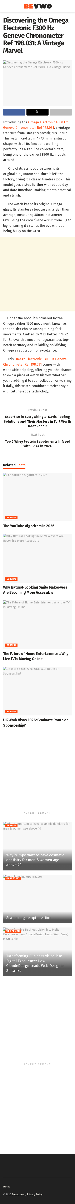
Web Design (13, 931)
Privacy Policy (34, 1194)
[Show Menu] (5, 6)
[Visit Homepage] (37, 6)
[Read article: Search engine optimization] (37, 899)
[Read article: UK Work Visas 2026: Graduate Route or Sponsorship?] (37, 691)
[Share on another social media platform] (61, 112)
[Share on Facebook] (14, 112)
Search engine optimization (28, 918)
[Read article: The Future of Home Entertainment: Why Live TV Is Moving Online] (37, 624)
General (11, 517)
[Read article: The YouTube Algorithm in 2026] (37, 497)
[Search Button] (70, 6)
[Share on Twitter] (37, 112)
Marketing (12, 878)
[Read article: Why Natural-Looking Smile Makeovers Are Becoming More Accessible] (37, 558)
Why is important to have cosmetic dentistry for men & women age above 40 (35, 860)
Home (6, 1186)
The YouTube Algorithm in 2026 (29, 526)
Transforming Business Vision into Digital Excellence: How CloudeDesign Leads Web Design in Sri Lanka (35, 963)
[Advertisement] (37, 274)
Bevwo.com (18, 1194)
